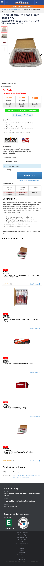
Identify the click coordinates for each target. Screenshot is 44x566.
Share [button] (18, 115)
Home (4, 10)
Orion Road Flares (15, 10)
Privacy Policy (22, 535)
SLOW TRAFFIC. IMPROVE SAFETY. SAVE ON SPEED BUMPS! (22, 494)
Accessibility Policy (22, 537)
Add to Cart (29, 175)
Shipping (22, 550)
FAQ (22, 546)
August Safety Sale (10, 506)
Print (29, 115)
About (22, 548)
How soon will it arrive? (29, 181)
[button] (41, 54)
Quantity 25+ (35, 105)
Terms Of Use (22, 539)
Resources (22, 552)
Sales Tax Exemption (22, 544)
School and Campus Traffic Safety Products (19, 501)
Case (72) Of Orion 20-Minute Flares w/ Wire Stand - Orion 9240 (26, 477)
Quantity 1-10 (9, 105)
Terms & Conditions (22, 533)
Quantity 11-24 (22, 105)
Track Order (22, 559)
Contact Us (22, 541)
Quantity (8, 170)
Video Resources (22, 555)
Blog (22, 557)
